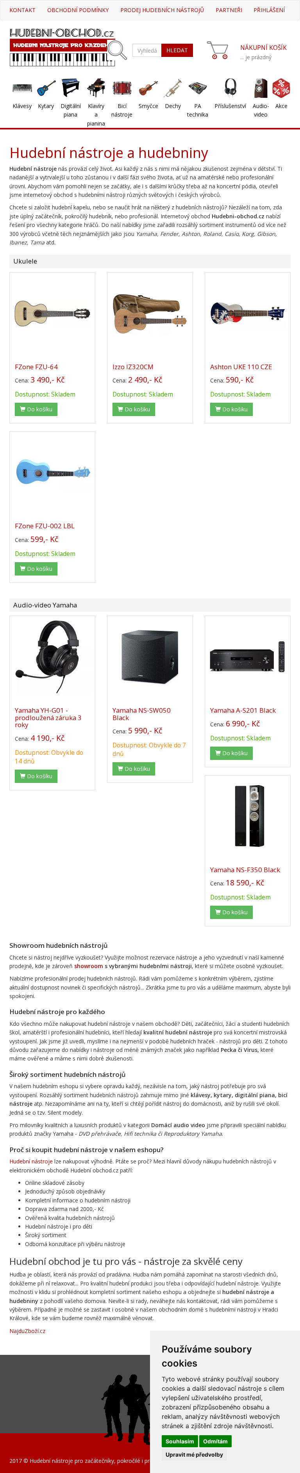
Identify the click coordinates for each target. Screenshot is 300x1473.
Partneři (229, 10)
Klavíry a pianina (96, 114)
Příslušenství (230, 106)
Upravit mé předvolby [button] (194, 1454)
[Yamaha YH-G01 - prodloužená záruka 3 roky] (52, 657)
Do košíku (38, 409)
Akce (281, 106)
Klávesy (22, 106)
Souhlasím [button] (180, 1441)
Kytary (46, 106)
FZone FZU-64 (36, 366)
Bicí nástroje (121, 110)
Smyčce (148, 106)
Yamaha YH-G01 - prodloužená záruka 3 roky (48, 717)
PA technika (197, 110)
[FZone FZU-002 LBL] (52, 472)
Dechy (173, 106)
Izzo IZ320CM (133, 366)
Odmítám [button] (215, 1441)
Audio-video (261, 110)
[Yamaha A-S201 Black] (248, 657)
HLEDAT (177, 50)
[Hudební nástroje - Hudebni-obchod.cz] (62, 46)
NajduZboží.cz (27, 1331)
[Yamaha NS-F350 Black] (248, 816)
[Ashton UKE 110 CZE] (248, 313)
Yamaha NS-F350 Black (245, 869)
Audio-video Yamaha (45, 604)
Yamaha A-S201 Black (243, 710)
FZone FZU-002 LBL (45, 525)
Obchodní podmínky (78, 10)
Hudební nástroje (31, 1161)
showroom (88, 966)
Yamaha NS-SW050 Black (141, 714)
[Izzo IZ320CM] (150, 313)
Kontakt (22, 10)
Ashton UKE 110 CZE (241, 366)
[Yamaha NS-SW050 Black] (150, 657)
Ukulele (25, 261)
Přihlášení (269, 10)
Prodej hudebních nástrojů (162, 10)
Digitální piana (71, 110)
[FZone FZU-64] (52, 313)
